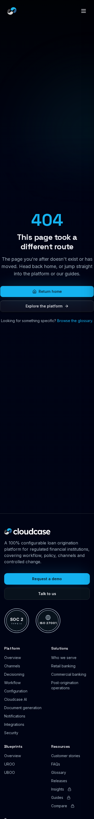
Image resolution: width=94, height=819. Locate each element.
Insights (57, 789)
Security (11, 733)
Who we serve (64, 657)
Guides (57, 797)
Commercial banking (68, 674)
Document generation (23, 707)
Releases (59, 781)
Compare (59, 806)
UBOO (9, 772)
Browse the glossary (74, 320)
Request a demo (47, 579)
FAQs (55, 764)
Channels (12, 666)
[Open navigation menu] (83, 11)
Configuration (15, 691)
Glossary (58, 772)
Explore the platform (44, 306)
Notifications (14, 716)
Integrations (14, 724)
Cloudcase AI (15, 699)
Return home (50, 291)
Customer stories (65, 755)
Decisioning (14, 674)
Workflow (12, 682)
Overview (12, 657)
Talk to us (47, 593)
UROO (9, 764)
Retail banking (63, 666)
